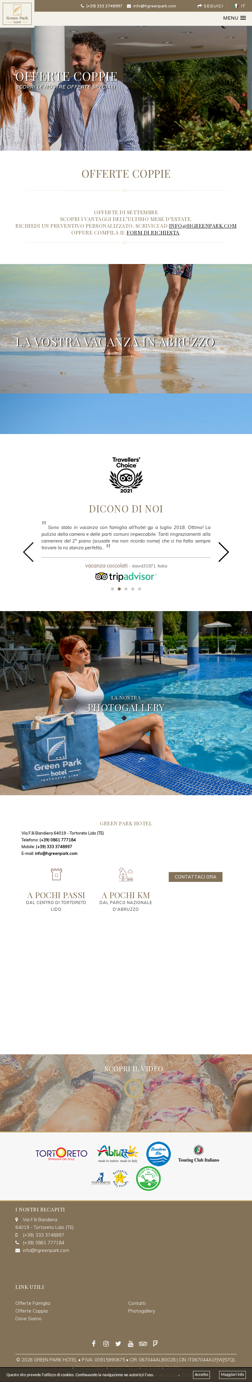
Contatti (137, 1303)
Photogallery (141, 1311)
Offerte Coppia (31, 1311)
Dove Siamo (28, 1318)
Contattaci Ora (195, 877)
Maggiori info (232, 1374)
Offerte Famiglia (32, 1303)
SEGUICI (212, 6)
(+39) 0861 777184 (58, 839)
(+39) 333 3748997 (103, 6)
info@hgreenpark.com (154, 6)
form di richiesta (153, 232)
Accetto (201, 1374)
